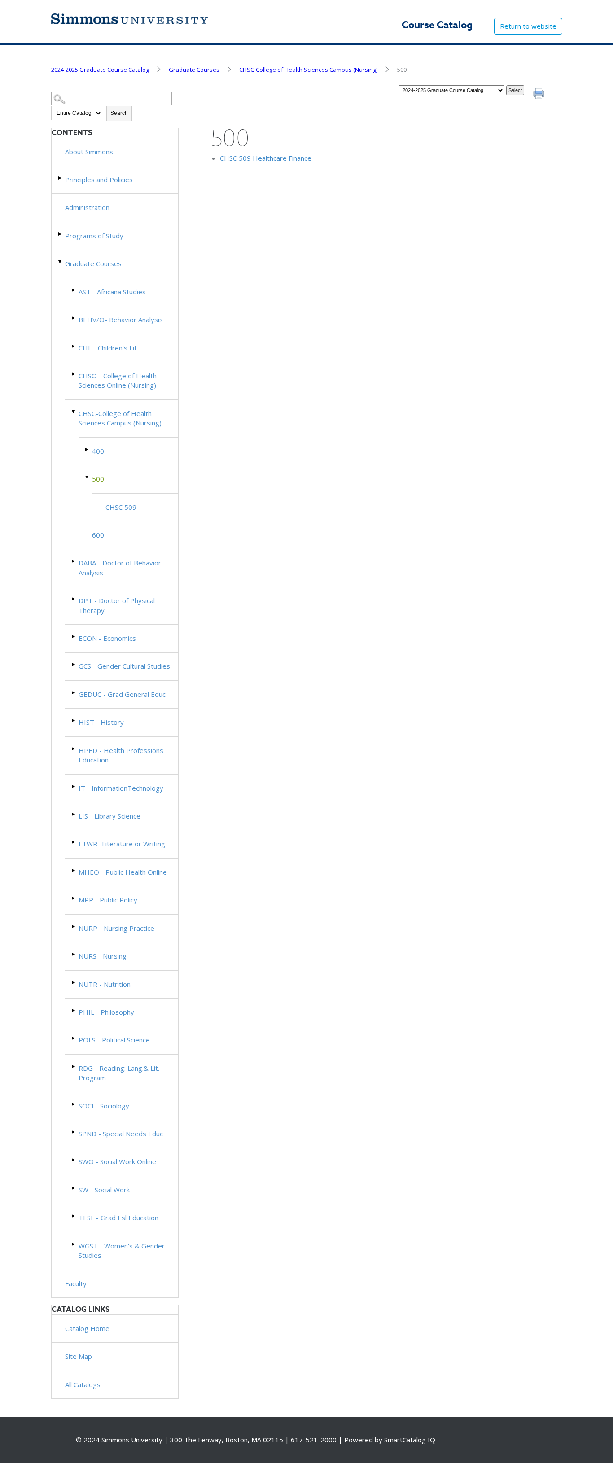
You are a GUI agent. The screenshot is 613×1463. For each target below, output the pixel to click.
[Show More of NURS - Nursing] (74, 954)
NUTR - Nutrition (105, 984)
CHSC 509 (120, 507)
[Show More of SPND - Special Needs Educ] (74, 1132)
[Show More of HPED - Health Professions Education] (74, 749)
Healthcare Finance (265, 157)
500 (98, 478)
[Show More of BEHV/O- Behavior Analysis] (74, 318)
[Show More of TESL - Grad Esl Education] (74, 1216)
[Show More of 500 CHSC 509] (87, 477)
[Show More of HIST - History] (74, 720)
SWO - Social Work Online (117, 1161)
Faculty (76, 1283)
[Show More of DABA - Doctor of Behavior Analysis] (74, 561)
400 (98, 451)
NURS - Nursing (103, 955)
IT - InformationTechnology (121, 788)
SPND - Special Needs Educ (121, 1133)
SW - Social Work (104, 1189)
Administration (87, 207)
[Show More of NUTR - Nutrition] (74, 983)
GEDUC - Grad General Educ (122, 694)
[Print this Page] (540, 94)
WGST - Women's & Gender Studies (122, 1250)
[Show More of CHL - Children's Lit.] (74, 346)
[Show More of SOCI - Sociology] (74, 1104)
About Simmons (89, 151)
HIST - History (101, 722)
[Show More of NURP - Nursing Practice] (74, 926)
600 (98, 534)
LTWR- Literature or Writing (122, 843)
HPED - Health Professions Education (121, 755)
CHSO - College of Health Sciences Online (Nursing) (118, 380)
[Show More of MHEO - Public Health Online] (74, 870)
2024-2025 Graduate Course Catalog (100, 70)
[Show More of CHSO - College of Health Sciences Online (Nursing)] (74, 374)
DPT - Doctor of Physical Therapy (117, 605)
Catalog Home (87, 1328)
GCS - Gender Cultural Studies (124, 665)
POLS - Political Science (114, 1039)
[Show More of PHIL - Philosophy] (74, 1010)
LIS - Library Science (109, 815)
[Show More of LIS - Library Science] (74, 814)
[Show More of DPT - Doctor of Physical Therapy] (74, 599)
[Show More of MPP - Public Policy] (74, 898)
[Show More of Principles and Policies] (60, 178)
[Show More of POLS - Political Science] (74, 1038)
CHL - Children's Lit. (108, 347)
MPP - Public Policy (108, 899)
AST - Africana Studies (112, 291)
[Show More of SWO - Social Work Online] (74, 1160)
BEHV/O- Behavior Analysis (121, 319)
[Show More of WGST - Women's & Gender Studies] (74, 1244)
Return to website (528, 26)
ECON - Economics (107, 638)
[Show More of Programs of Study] (60, 234)
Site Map (78, 1356)
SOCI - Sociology (104, 1105)
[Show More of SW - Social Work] (74, 1188)
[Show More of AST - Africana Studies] (74, 290)
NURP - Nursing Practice (116, 928)
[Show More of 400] (87, 449)
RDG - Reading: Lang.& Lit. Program (119, 1073)
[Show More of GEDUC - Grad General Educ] (74, 693)
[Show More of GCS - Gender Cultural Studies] (74, 664)
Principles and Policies (99, 179)
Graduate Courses (194, 70)
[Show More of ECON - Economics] (74, 637)
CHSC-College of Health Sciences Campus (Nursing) (308, 70)
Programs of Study (94, 235)
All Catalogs (83, 1384)
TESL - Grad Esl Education (118, 1217)
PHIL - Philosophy (106, 1011)
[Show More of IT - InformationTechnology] (74, 786)
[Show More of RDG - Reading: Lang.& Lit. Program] (74, 1066)
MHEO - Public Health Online (123, 871)
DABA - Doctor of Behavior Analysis (120, 567)
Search (119, 113)
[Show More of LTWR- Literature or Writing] (74, 842)
